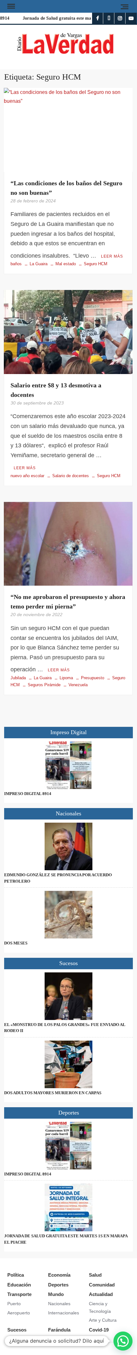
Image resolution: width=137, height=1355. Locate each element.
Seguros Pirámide (44, 684)
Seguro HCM (95, 263)
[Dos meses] (68, 914)
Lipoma (66, 677)
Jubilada (18, 677)
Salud (95, 1275)
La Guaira (38, 263)
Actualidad (101, 1294)
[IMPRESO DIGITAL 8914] (68, 765)
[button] (123, 1341)
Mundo (56, 1294)
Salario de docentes (70, 475)
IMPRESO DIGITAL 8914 (27, 793)
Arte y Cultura (103, 1320)
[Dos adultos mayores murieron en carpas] (68, 1064)
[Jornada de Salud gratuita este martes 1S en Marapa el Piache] (68, 1207)
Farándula (59, 1329)
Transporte (19, 1294)
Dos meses (15, 943)
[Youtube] (131, 18)
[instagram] (120, 18)
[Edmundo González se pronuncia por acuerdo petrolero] (68, 846)
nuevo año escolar (27, 475)
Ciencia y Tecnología (100, 1307)
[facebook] (97, 18)
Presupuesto (92, 677)
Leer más (112, 256)
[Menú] (10, 6)
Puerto (14, 1303)
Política (15, 1275)
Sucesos (16, 1329)
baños (16, 263)
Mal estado (65, 263)
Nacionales (59, 1303)
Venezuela (78, 684)
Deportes (58, 1284)
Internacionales (63, 1312)
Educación (19, 1284)
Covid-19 (99, 1329)
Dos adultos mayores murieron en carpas (52, 1092)
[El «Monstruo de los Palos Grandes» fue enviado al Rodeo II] (68, 996)
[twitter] (108, 18)
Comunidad (102, 1284)
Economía (59, 1275)
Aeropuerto (18, 1312)
